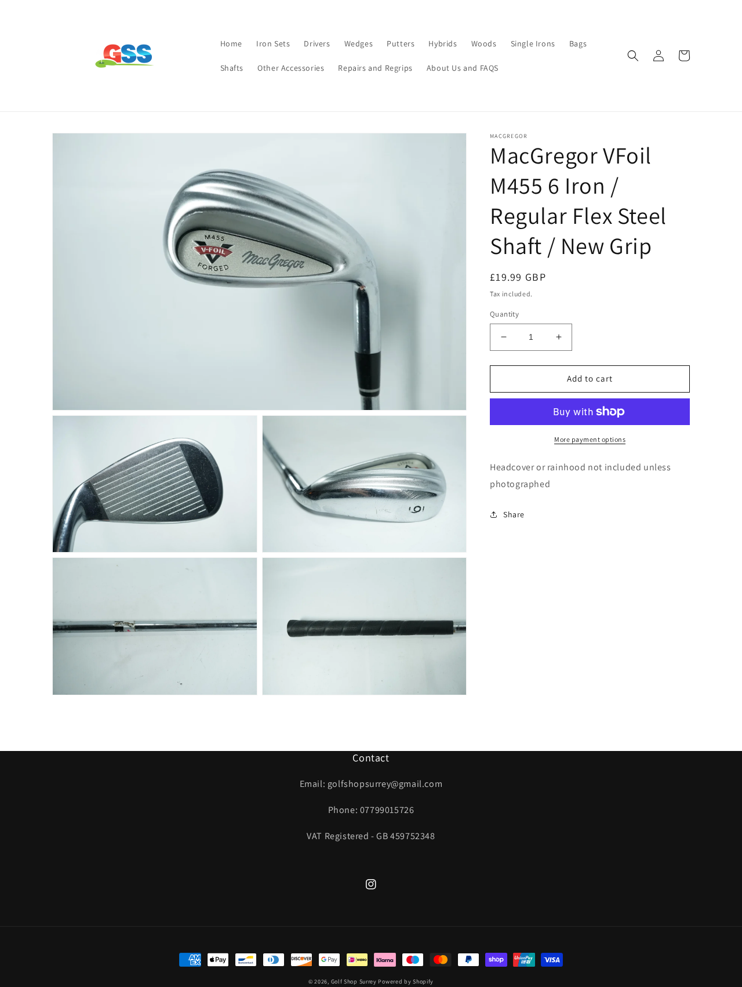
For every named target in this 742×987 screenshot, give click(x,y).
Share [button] (514, 514)
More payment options (589, 439)
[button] (633, 55)
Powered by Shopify (406, 981)
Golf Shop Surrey (354, 981)
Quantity (504, 314)
